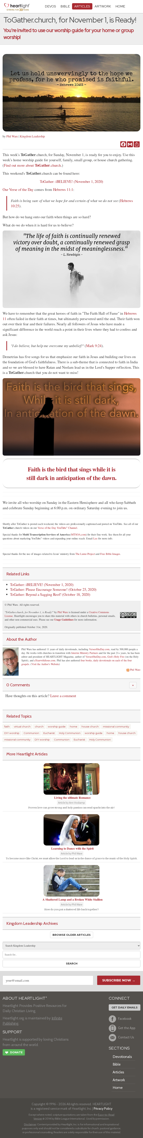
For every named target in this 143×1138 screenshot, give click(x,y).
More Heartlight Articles (27, 753)
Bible (65, 6)
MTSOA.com (78, 534)
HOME (120, 6)
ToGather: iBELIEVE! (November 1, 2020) (71, 181)
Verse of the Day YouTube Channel (57, 528)
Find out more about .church (32, 165)
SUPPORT (12, 1032)
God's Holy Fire (115, 656)
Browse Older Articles (72, 935)
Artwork (103, 6)
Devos (50, 6)
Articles (82, 6)
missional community (116, 726)
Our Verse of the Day (18, 189)
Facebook (124, 1019)
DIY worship (11, 733)
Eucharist (49, 733)
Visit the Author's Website (45, 664)
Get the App (126, 1028)
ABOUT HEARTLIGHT (25, 998)
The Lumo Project (85, 554)
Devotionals (122, 1056)
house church (90, 726)
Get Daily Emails (125, 1007)
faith (7, 726)
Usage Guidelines (64, 620)
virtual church (22, 726)
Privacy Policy (103, 1108)
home (73, 726)
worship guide (57, 726)
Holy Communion (69, 733)
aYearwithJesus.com (44, 660)
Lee (95, 538)
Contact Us (126, 1037)
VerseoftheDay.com (99, 649)
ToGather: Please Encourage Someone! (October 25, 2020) (53, 589)
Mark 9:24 (93, 345)
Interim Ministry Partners (84, 653)
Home (118, 1087)
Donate (14, 1052)
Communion (31, 733)
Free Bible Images (110, 554)
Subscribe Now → (118, 980)
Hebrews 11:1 (63, 189)
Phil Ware (12, 136)
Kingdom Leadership (32, 136)
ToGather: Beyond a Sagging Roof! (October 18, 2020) (50, 594)
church (39, 726)
